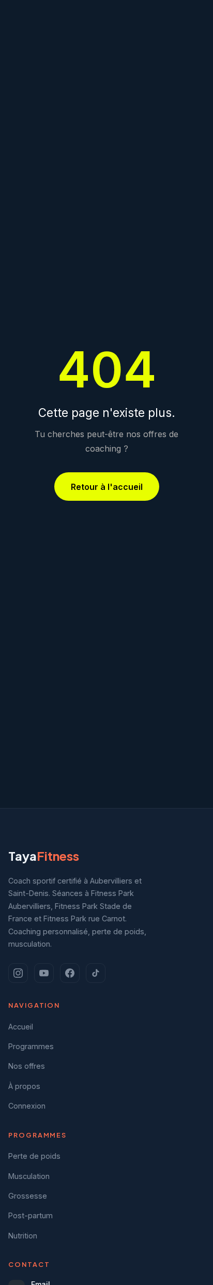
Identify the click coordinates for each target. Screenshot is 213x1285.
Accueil (20, 1026)
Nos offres (26, 1066)
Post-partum (30, 1215)
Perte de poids (34, 1156)
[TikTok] (95, 973)
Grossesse (27, 1195)
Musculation (29, 1176)
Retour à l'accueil (107, 487)
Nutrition (22, 1235)
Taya (43, 855)
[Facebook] (70, 973)
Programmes (31, 1046)
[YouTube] (44, 973)
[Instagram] (18, 973)
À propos (24, 1086)
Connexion (26, 1105)
